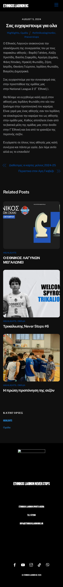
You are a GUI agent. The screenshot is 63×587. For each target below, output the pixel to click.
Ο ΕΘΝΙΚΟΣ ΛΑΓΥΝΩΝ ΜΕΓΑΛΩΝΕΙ (21, 260)
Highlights (13, 32)
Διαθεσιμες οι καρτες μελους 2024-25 (32, 165)
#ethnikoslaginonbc (43, 32)
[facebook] (14, 565)
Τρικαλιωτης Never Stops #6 (26, 326)
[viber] (47, 565)
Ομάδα (24, 32)
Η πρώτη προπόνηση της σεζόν (29, 390)
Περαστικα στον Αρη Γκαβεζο (36, 171)
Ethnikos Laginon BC (30, 575)
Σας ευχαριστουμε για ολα (31, 25)
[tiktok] (39, 565)
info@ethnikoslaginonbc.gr (31, 523)
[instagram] (31, 565)
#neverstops (31, 36)
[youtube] (22, 565)
